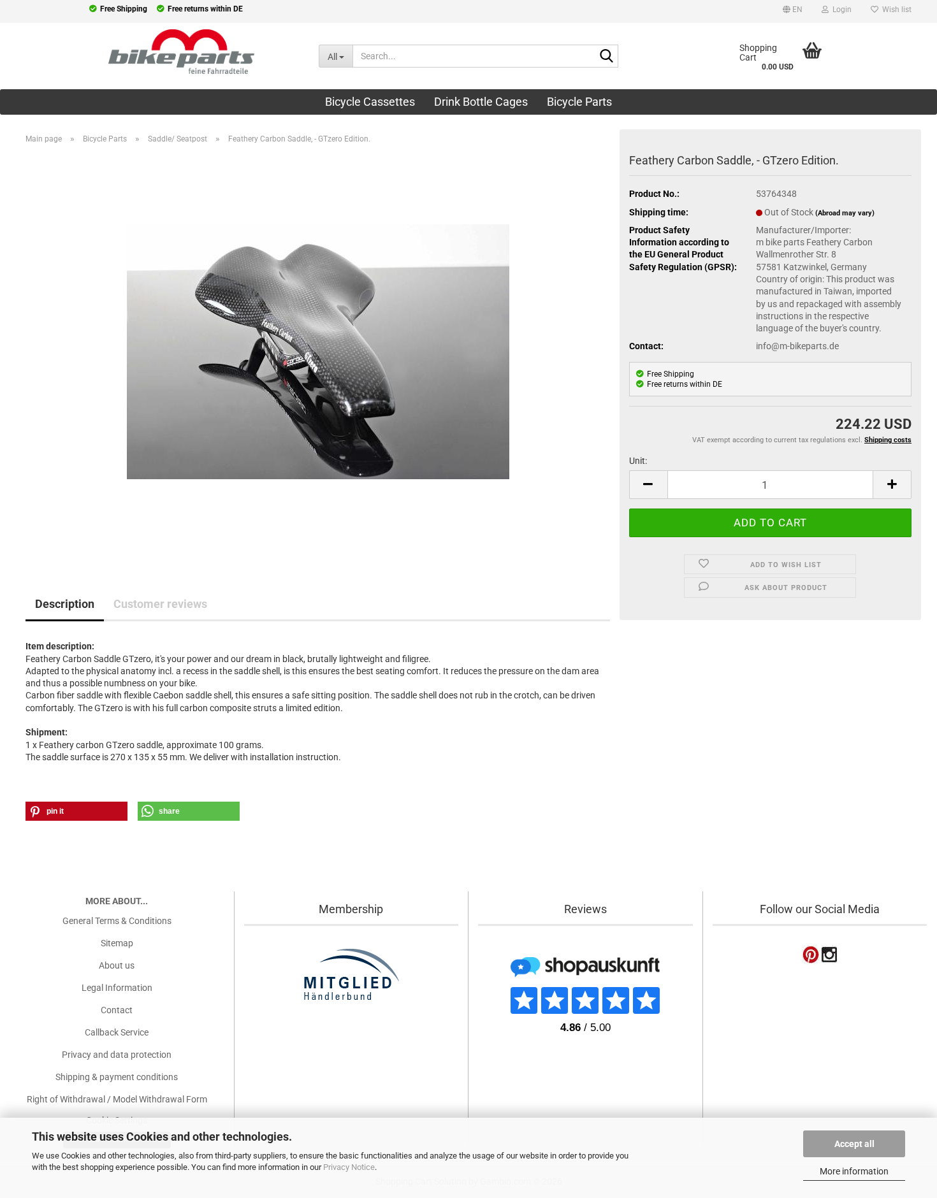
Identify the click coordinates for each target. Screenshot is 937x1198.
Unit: (638, 461)
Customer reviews (160, 603)
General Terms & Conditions (116, 921)
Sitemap (117, 943)
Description (64, 603)
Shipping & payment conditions (116, 1077)
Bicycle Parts (579, 101)
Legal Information (117, 988)
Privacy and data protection (116, 1055)
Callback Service (117, 1032)
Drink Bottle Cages (481, 101)
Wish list (895, 9)
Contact (117, 1010)
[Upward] (35, 1109)
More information (854, 1171)
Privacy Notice (349, 1167)
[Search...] (606, 56)
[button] (792, 11)
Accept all (854, 1144)
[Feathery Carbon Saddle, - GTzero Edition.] (318, 351)
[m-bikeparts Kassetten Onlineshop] (150, 51)
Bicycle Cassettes (370, 101)
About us (116, 965)
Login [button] (840, 9)
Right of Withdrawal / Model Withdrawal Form (117, 1099)
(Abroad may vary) (845, 213)
